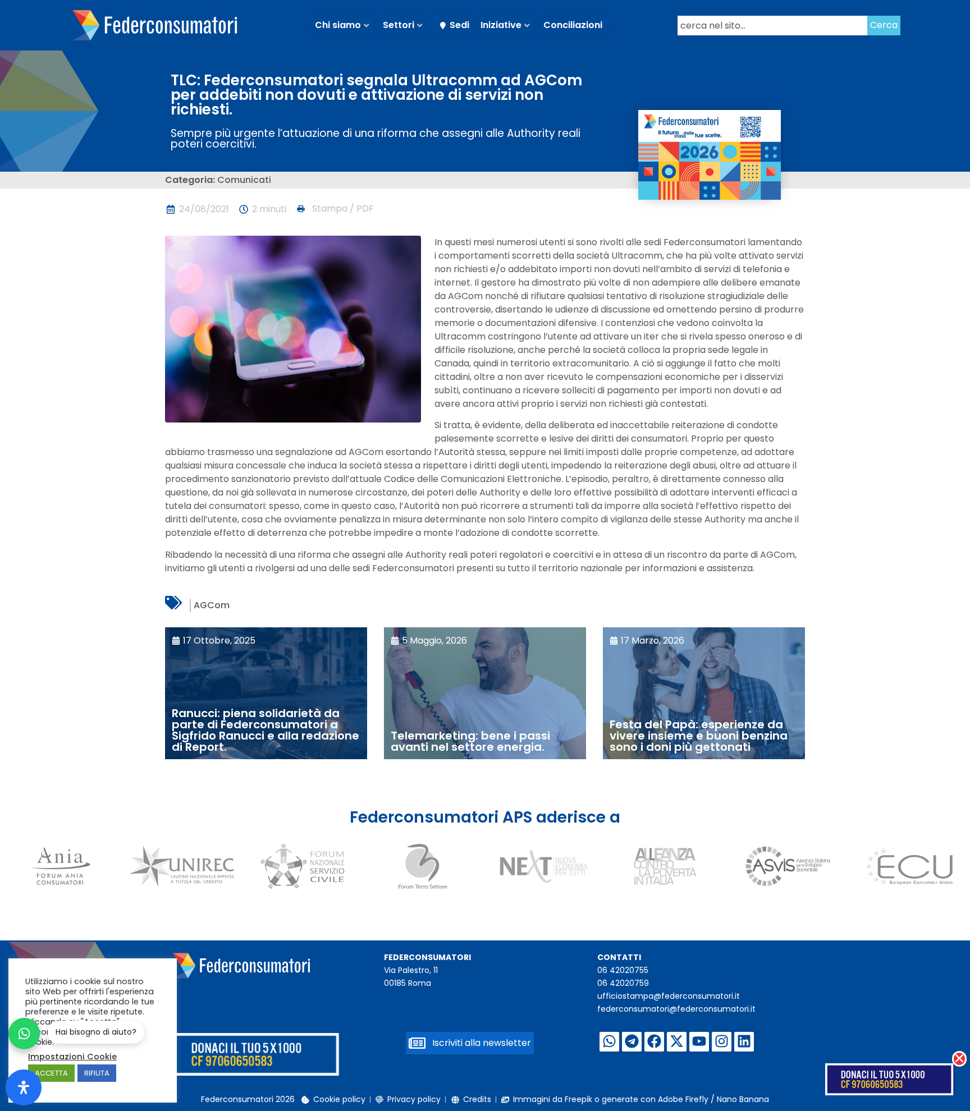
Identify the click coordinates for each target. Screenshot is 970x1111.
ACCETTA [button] (51, 1073)
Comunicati (244, 179)
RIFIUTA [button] (96, 1073)
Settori (398, 25)
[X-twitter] (677, 1042)
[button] (334, 208)
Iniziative (501, 25)
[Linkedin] (744, 1042)
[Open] (24, 1087)
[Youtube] (699, 1042)
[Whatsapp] (609, 1042)
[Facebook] (654, 1042)
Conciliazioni (572, 25)
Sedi (459, 25)
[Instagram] (721, 1042)
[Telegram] (632, 1042)
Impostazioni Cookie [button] (72, 1057)
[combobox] (772, 25)
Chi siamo (338, 25)
